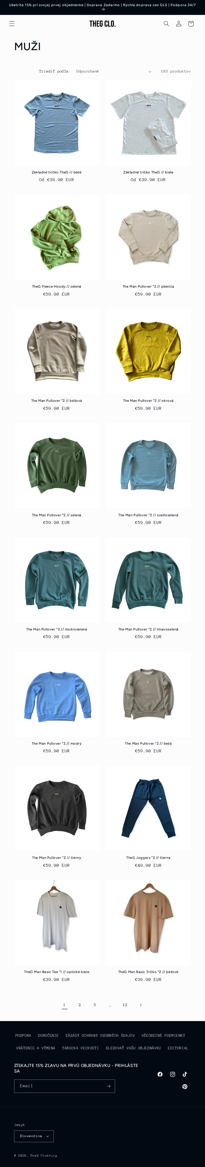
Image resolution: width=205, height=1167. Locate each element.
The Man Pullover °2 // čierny (56, 858)
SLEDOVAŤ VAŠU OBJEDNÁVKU (133, 1048)
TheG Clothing (43, 1155)
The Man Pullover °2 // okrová (148, 401)
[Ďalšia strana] (140, 1005)
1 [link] (64, 1005)
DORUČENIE (48, 1035)
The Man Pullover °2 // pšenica (148, 286)
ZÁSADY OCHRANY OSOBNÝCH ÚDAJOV (100, 1035)
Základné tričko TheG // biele (148, 172)
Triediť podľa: (55, 71)
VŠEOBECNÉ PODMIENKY (164, 1035)
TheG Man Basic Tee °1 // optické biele (56, 972)
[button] (12, 24)
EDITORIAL (178, 1048)
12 (125, 1005)
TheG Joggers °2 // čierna (148, 858)
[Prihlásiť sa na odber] (108, 1086)
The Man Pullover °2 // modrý (57, 743)
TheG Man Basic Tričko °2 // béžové (148, 972)
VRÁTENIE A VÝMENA (36, 1048)
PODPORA (23, 1035)
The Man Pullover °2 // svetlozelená (148, 515)
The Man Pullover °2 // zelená (56, 515)
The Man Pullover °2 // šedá (148, 743)
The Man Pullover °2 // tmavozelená (148, 629)
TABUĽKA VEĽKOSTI (80, 1048)
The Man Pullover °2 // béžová (56, 401)
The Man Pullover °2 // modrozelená (56, 629)
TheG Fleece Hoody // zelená (56, 286)
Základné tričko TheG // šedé (57, 172)
